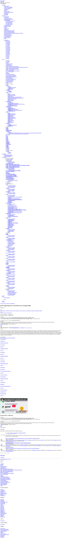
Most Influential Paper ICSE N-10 (5, 479)
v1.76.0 (9, 459)
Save (1, 324)
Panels (5, 38)
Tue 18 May (8, 42)
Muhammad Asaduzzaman (36, 450)
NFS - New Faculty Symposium (11, 75)
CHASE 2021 (2, 490)
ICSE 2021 (2, 303)
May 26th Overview (9, 22)
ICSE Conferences (7, 297)
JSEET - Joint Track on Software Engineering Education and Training (17, 67)
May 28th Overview (9, 24)
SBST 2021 (2, 508)
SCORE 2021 (2, 520)
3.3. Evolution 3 (21, 327)
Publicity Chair (10, 245)
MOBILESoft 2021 (3, 493)
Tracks (3, 59)
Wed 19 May (8, 43)
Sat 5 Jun (7, 58)
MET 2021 (2, 505)
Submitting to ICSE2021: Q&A (11, 79)
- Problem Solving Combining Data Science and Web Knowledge (18, 133)
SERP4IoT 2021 (3, 512)
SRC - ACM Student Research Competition (13, 70)
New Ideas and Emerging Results (9, 32)
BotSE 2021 (2, 501)
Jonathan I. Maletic (39, 310)
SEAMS (9, 152)
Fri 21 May (8, 45)
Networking (6, 14)
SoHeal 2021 (2, 515)
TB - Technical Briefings (10, 78)
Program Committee (11, 161)
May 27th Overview (9, 23)
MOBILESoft (10, 107)
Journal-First (6, 29)
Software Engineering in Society (9, 31)
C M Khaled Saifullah (9, 450)
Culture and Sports (7, 37)
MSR (9, 112)
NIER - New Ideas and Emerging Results (12, 69)
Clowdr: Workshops (7, 8)
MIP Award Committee (11, 293)
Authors (5, 10)
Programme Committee (11, 193)
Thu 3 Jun (7, 56)
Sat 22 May (8, 46)
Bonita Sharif (33, 310)
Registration (6, 9)
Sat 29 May (8, 52)
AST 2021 (2, 489)
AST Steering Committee (12, 186)
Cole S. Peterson (21, 310)
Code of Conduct (7, 11)
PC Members (10, 204)
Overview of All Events (8, 18)
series (5, 303)
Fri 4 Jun (7, 57)
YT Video (1, 397)
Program (3, 15)
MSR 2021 (2, 494)
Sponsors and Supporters (8, 154)
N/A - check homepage (11, 261)
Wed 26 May (8, 49)
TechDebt (9, 124)
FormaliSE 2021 (2, 491)
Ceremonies (8, 61)
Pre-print (7, 441)
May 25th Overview (9, 21)
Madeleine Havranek (9, 440)
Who (1, 309)
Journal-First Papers (9, 65)
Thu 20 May (8, 44)
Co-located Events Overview (8, 19)
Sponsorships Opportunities (8, 155)
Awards (1, 465)
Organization (4, 157)
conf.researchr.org (5, 459)
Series (5, 299)
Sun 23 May (8, 47)
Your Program (6, 17)
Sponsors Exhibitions (7, 26)
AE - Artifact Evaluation (10, 71)
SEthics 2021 (2, 514)
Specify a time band (12, 424)
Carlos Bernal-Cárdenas (21, 440)
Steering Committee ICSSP (12, 205)
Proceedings (2, 536)
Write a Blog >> (2, 0)
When (1, 326)
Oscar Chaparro (41, 440)
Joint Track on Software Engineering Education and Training (13, 33)
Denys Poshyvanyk (55, 440)
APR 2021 (2, 499)
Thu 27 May (8, 50)
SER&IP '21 (2, 511)
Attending (3, 5)
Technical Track (6, 28)
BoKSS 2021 (2, 500)
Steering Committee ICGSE (12, 206)
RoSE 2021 (2, 507)
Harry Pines (12, 310)
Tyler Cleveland (16, 310)
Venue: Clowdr (6, 6)
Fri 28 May (8, 51)
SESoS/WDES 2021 (3, 513)
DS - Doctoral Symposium (10, 74)
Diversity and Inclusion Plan (8, 12)
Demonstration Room (15, 327)
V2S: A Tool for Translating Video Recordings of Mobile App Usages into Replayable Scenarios (23, 438)
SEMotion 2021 (2, 510)
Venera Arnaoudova (28, 310)
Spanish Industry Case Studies (10, 76)
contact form (2, 457)
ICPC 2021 (2, 492)
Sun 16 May (8, 41)
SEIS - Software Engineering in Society (12, 68)
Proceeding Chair (10, 244)
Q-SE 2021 (2, 506)
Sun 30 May (8, 53)
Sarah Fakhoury (2, 310)
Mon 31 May (8, 54)
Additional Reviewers (11, 162)
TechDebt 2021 (2, 495)
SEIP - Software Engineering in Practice (12, 66)
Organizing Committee (11, 185)
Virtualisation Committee (12, 294)
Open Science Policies (9, 80)
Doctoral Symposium (7, 34)
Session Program (3, 427)
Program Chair (10, 241)
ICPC (9, 93)
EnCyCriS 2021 (2, 503)
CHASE (9, 86)
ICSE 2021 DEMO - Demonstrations (6, 312)
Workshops (8, 73)
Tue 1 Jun (7, 55)
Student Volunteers (9, 77)
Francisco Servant (29, 327)
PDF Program (6, 13)
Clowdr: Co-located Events (8, 7)
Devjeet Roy (8, 310)
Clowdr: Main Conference (4, 529)
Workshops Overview (7, 25)
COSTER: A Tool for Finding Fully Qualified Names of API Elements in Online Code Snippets (22, 448)
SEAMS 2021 (2, 524)
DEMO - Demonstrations (11, 303)
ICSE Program (6, 16)
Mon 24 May (8, 48)
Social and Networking (7, 36)
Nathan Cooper (30, 440)
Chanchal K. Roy (50, 450)
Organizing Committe (9, 159)
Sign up (3, 301)
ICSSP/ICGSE (10, 102)
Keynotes (5, 27)
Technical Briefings (7, 35)
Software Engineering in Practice (9, 30)
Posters (7, 72)
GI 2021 (1, 504)
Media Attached (10, 441)
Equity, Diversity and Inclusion (13, 180)
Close (1, 325)
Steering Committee (11, 190)
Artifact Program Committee (12, 292)
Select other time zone (36, 318)
